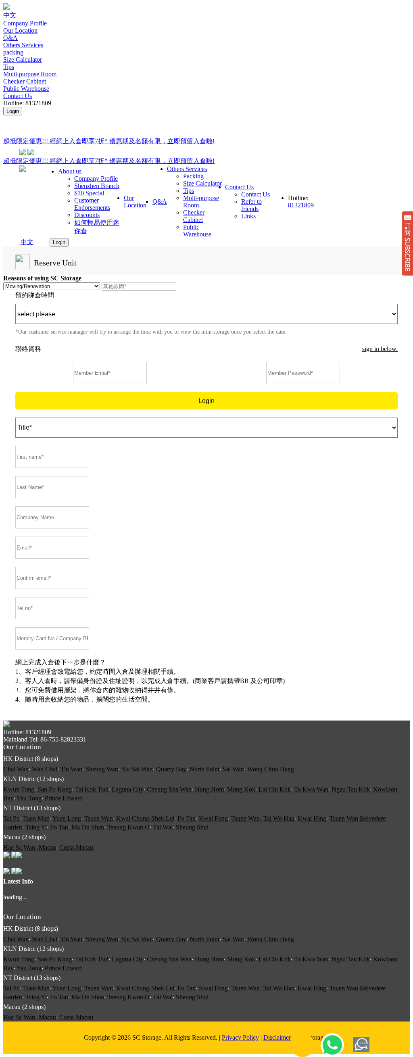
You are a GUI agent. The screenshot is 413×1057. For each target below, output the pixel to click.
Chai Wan (16, 769)
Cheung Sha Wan (169, 789)
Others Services (23, 45)
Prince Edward (64, 798)
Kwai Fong (213, 818)
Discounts (87, 214)
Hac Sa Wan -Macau (29, 847)
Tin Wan (71, 769)
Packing (193, 176)
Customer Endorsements (92, 204)
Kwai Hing (312, 818)
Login (12, 111)
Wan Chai (44, 769)
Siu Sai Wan (137, 769)
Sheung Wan (102, 769)
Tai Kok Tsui (91, 789)
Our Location (20, 30)
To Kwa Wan (311, 789)
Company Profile (25, 23)
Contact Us (17, 95)
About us (69, 171)
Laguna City (128, 789)
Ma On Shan (87, 827)
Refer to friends (251, 205)
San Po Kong (55, 789)
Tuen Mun (36, 818)
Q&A (10, 37)
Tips (8, 66)
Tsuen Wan (98, 818)
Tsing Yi (36, 827)
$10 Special (89, 193)
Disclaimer (277, 1037)
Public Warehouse (26, 88)
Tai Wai (163, 827)
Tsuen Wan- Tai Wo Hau (262, 818)
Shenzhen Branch (96, 185)
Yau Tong (29, 798)
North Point (204, 769)
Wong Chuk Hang (270, 769)
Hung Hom (209, 789)
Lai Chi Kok (275, 789)
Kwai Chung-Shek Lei (145, 818)
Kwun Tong (18, 789)
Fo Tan (186, 818)
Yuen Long (66, 818)
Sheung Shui (192, 827)
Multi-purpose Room (29, 74)
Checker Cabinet (24, 81)
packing (13, 52)
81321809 (301, 205)
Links (248, 216)
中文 (9, 15)
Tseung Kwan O (128, 827)
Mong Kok (241, 789)
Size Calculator (22, 59)
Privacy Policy (240, 1037)
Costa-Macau (76, 847)
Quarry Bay (171, 769)
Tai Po (11, 818)
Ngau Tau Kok (351, 789)
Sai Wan (233, 769)
